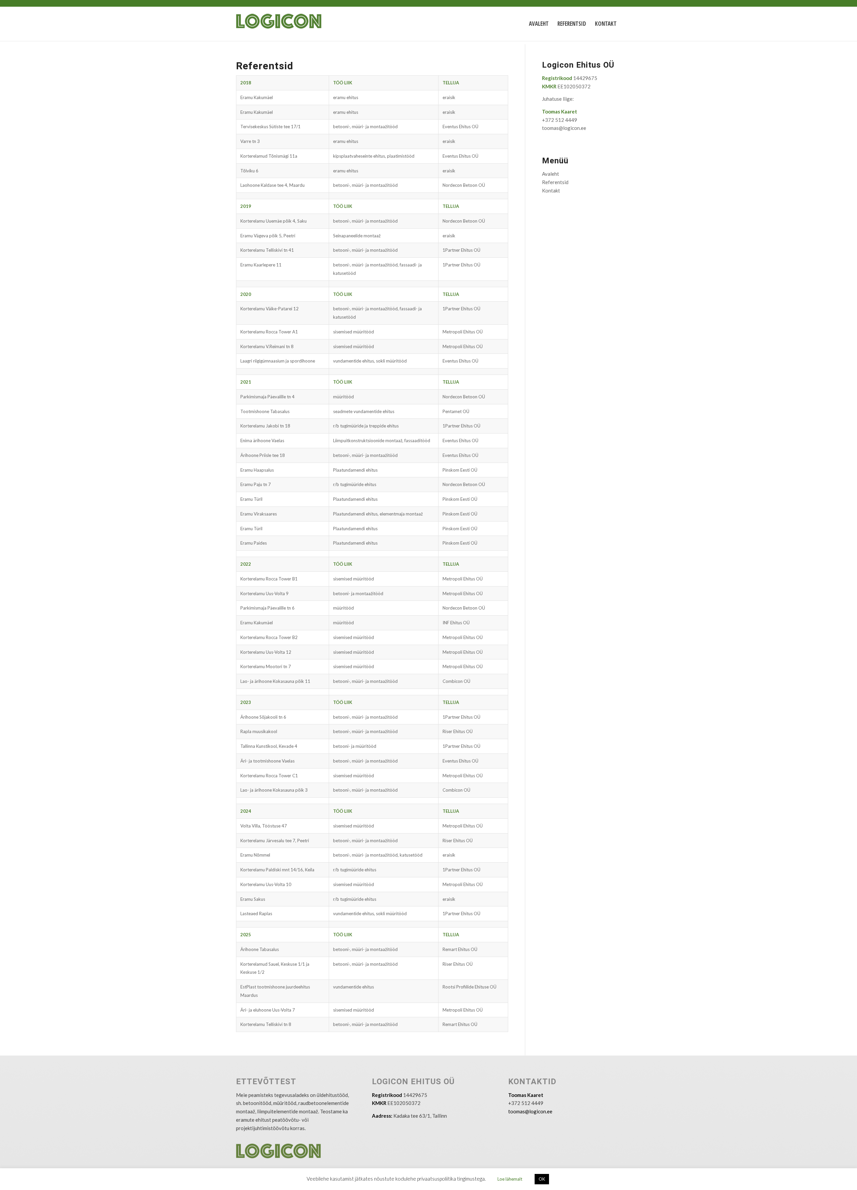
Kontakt (551, 190)
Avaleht (550, 174)
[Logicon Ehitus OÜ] (286, 24)
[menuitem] (539, 24)
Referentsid (555, 182)
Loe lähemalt (509, 1179)
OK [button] (542, 1179)
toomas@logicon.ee (564, 128)
